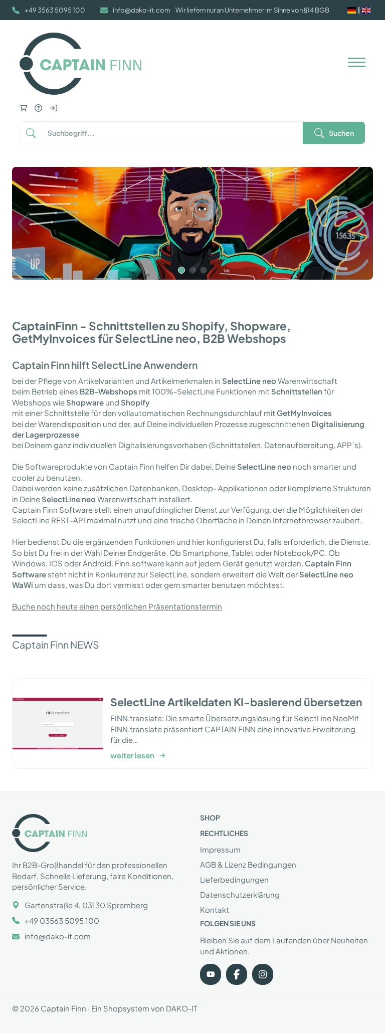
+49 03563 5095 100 (62, 920)
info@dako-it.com (141, 10)
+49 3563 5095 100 (55, 10)
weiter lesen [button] (132, 755)
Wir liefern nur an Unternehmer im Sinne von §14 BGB (252, 10)
